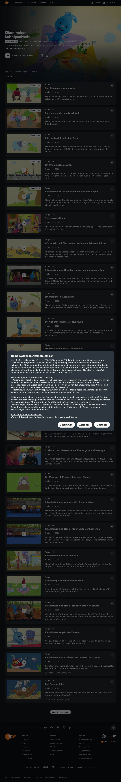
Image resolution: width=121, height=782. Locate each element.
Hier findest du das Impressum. (26, 414)
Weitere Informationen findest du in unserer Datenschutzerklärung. (44, 417)
